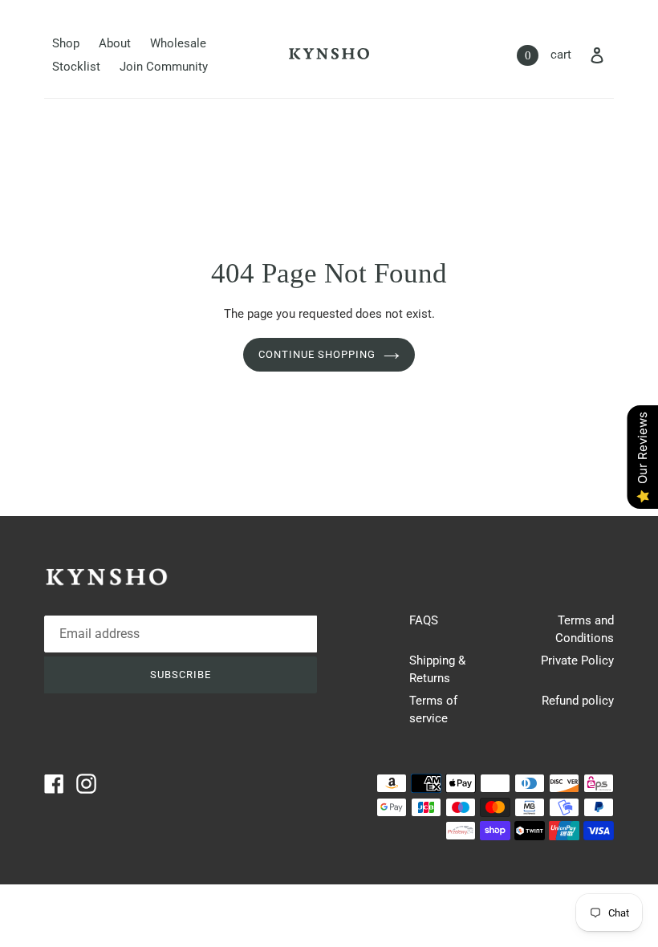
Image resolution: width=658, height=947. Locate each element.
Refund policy (578, 700)
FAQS (423, 620)
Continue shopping (317, 354)
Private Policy (577, 660)
